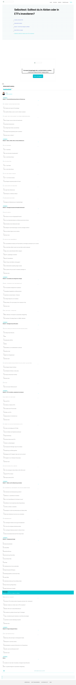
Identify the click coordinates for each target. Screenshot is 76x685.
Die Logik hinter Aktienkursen (9, 189)
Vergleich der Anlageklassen (9, 354)
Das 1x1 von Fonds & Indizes (9, 177)
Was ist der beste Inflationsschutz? (10, 386)
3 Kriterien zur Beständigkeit (9, 443)
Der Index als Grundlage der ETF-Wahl (11, 428)
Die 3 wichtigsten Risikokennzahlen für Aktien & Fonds (14, 530)
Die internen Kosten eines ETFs (9, 439)
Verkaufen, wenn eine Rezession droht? (11, 648)
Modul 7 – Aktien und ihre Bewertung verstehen (12, 482)
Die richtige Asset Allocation (9, 332)
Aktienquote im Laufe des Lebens (10, 641)
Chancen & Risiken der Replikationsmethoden (12, 431)
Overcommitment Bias (7, 558)
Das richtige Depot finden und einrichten (11, 127)
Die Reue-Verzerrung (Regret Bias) (9, 584)
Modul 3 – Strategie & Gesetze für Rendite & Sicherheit (13, 207)
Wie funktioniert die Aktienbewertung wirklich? (12, 491)
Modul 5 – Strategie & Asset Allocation (10, 323)
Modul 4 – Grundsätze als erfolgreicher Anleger (12, 278)
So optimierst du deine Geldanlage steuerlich (12, 619)
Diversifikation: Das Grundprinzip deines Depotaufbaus (14, 503)
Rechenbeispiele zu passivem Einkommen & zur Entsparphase (15, 645)
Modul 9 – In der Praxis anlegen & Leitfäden (11, 593)
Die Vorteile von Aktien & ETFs (9, 404)
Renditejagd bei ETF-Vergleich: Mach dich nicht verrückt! (15, 454)
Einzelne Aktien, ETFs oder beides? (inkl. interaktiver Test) (15, 302)
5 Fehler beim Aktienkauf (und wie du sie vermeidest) (14, 514)
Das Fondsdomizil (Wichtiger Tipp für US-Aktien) (13, 446)
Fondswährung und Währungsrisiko (10, 450)
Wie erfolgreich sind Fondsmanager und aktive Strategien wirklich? (16, 227)
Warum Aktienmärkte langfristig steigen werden (13, 265)
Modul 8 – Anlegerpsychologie (9, 539)
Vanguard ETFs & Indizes (8, 473)
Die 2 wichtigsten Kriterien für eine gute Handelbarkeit (14, 522)
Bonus (4, 658)
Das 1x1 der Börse (7, 149)
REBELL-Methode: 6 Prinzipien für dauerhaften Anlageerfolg (15, 314)
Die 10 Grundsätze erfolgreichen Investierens (12, 287)
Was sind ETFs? (7, 401)
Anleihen (5, 343)
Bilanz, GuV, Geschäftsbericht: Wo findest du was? (13, 499)
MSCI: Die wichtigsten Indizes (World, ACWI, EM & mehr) (14, 470)
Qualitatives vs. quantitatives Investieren (11, 495)
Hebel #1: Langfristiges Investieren (10, 254)
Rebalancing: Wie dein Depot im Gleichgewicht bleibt (14, 637)
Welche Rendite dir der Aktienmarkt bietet (12, 223)
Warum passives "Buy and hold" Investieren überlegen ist (15, 269)
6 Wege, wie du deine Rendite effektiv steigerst (13, 250)
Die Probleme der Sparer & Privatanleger (11, 108)
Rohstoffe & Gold (7, 351)
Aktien (5, 336)
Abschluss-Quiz (7, 235)
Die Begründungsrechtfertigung (9, 569)
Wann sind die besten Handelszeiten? (11, 153)
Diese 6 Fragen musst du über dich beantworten (13, 120)
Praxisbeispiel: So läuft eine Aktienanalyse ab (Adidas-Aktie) (15, 510)
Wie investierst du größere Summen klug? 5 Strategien (14, 612)
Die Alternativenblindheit (7, 543)
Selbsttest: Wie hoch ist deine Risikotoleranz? (12, 608)
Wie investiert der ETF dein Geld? (10, 408)
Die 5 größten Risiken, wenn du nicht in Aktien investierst (15, 111)
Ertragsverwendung (7, 435)
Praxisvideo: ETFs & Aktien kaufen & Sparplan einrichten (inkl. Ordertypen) (18, 601)
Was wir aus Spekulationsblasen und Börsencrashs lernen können (16, 220)
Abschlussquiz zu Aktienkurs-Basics (10, 193)
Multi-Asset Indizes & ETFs (9, 477)
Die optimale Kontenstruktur (9, 124)
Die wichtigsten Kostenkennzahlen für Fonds (12, 181)
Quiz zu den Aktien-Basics (9, 169)
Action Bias (5, 562)
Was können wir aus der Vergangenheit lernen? (13, 216)
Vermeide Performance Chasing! (9, 588)
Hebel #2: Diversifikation (8, 258)
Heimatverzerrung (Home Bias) (9, 555)
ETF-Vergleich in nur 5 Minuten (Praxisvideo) (12, 457)
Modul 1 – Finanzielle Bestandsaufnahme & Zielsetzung (14, 99)
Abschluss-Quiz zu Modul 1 (9, 135)
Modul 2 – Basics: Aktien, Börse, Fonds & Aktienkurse (13, 140)
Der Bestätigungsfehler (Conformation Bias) (11, 573)
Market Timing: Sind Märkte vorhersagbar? (12, 262)
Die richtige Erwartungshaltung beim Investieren (13, 131)
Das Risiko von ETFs (7, 412)
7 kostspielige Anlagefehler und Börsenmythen (12, 291)
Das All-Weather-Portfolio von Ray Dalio (11, 370)
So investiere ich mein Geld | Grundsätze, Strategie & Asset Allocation (16, 662)
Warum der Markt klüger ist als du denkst (11, 231)
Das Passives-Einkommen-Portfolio (10, 374)
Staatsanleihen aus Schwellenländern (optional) (13, 347)
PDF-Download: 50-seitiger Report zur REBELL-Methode (14, 318)
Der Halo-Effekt (6, 577)
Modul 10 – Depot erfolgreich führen (10, 628)
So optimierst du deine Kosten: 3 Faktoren (12, 294)
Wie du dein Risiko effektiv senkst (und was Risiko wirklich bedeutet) (17, 247)
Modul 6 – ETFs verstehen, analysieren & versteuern (13, 392)
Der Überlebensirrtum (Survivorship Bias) (11, 566)
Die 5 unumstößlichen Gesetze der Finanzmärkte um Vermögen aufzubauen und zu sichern (21, 243)
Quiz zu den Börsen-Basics (9, 157)
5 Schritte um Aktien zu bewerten (10, 506)
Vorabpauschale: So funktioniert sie (10, 415)
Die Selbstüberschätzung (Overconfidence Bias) (12, 581)
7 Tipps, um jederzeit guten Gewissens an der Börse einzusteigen (16, 616)
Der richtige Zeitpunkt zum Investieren (11, 298)
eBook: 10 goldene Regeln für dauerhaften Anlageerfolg (13, 666)
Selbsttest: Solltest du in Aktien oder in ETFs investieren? (14, 604)
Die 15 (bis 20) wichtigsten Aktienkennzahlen (12, 526)
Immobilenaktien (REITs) (8, 340)
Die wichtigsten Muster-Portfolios (10, 367)
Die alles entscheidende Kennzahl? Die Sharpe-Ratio (14, 533)
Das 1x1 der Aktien (7, 165)
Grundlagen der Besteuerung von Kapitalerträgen (13, 202)
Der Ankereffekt (6, 547)
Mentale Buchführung (7, 551)
